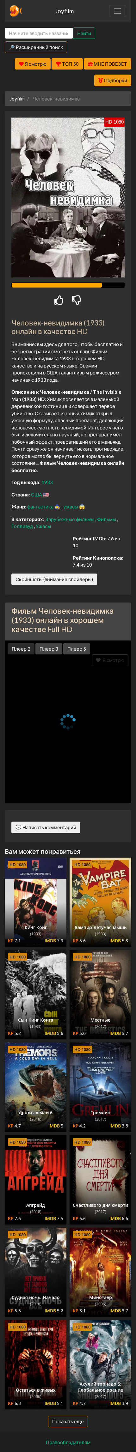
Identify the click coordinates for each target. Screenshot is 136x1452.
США (37, 494)
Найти (84, 33)
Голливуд (22, 526)
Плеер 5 (76, 649)
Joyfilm (64, 11)
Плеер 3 (49, 649)
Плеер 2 (21, 649)
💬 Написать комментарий (45, 827)
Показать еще (68, 1421)
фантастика (40, 506)
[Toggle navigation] (117, 11)
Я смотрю (112, 660)
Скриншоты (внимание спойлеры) (54, 579)
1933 (47, 482)
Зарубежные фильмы (70, 519)
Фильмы (107, 519)
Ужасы (43, 526)
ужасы (71, 506)
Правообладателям (68, 1442)
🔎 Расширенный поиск (36, 47)
